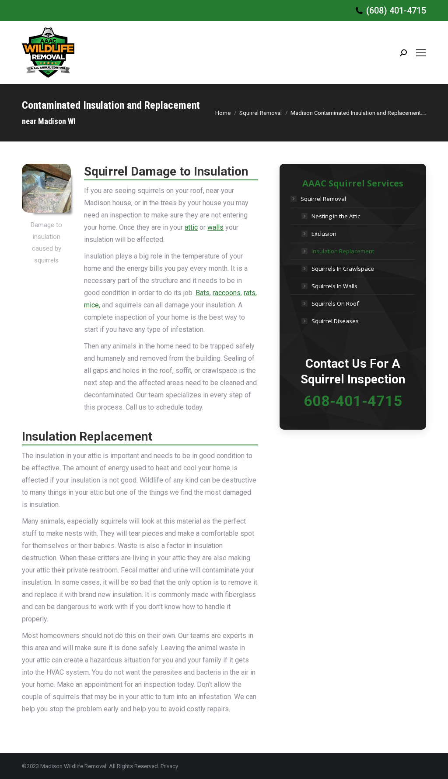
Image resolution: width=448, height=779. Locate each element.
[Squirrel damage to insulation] (46, 188)
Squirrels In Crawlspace (343, 268)
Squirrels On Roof (335, 303)
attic (191, 227)
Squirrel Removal (323, 199)
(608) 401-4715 (396, 10)
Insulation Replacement (343, 251)
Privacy (169, 766)
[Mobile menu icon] (421, 53)
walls (215, 227)
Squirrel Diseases (335, 321)
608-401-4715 (353, 401)
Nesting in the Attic (336, 216)
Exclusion (324, 234)
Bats (203, 293)
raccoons (227, 293)
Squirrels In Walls (334, 286)
